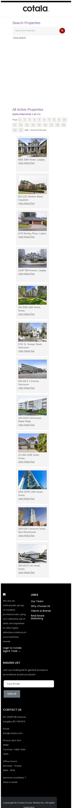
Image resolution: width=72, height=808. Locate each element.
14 (33, 125)
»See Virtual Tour (26, 163)
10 (64, 120)
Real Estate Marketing (37, 617)
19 (63, 125)
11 (15, 125)
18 (57, 125)
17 (51, 125)
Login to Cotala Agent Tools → (12, 649)
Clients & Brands (41, 610)
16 (45, 125)
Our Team (37, 601)
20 (15, 130)
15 (39, 125)
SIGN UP (11, 694)
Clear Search (19, 37)
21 (21, 130)
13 (27, 125)
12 (21, 125)
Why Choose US (40, 606)
